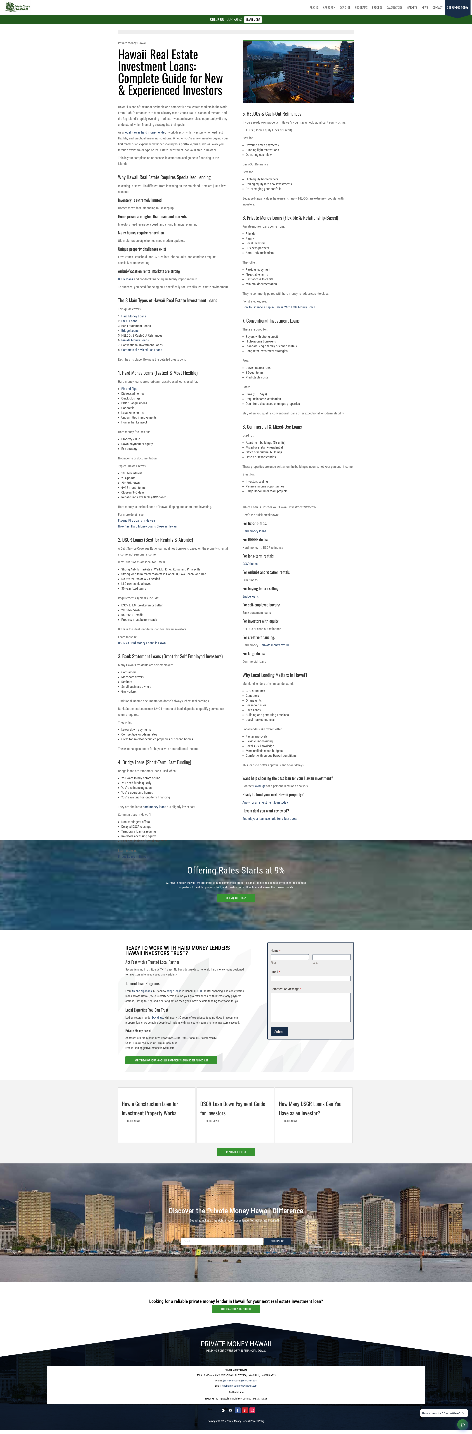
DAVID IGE (345, 7)
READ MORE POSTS (236, 1152)
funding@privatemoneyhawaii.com (239, 1385)
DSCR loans (125, 279)
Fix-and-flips (129, 389)
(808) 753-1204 (249, 1380)
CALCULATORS (394, 7)
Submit (279, 1032)
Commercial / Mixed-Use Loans (141, 350)
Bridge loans (250, 596)
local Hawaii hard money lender (144, 132)
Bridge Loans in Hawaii (133, 856)
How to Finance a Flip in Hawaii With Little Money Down (278, 307)
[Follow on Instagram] (252, 1410)
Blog (130, 1121)
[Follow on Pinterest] (245, 1410)
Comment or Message (286, 989)
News (137, 1121)
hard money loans (154, 807)
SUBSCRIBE (277, 1241)
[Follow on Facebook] (238, 1410)
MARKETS (412, 7)
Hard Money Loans (133, 316)
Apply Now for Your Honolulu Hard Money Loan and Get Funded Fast (171, 1060)
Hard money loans (254, 531)
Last (315, 962)
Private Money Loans (135, 340)
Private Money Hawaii (237, 1421)
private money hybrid (275, 645)
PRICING (314, 7)
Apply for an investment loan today (265, 802)
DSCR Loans (129, 321)
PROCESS (377, 7)
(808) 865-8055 (231, 1380)
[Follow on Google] (223, 1410)
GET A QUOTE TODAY (236, 898)
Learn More (253, 19)
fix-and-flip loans (142, 991)
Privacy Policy (257, 1421)
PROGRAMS (361, 7)
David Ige (259, 786)
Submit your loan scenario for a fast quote (269, 819)
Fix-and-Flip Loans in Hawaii (136, 520)
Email (275, 972)
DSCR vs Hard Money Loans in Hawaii (142, 643)
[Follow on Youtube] (230, 1410)
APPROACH (329, 7)
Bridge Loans (129, 331)
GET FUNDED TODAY (457, 7)
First (273, 962)
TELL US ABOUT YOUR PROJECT (236, 1309)
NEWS (425, 7)
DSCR (200, 991)
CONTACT (437, 7)
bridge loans (173, 991)
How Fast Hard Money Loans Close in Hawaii (147, 526)
